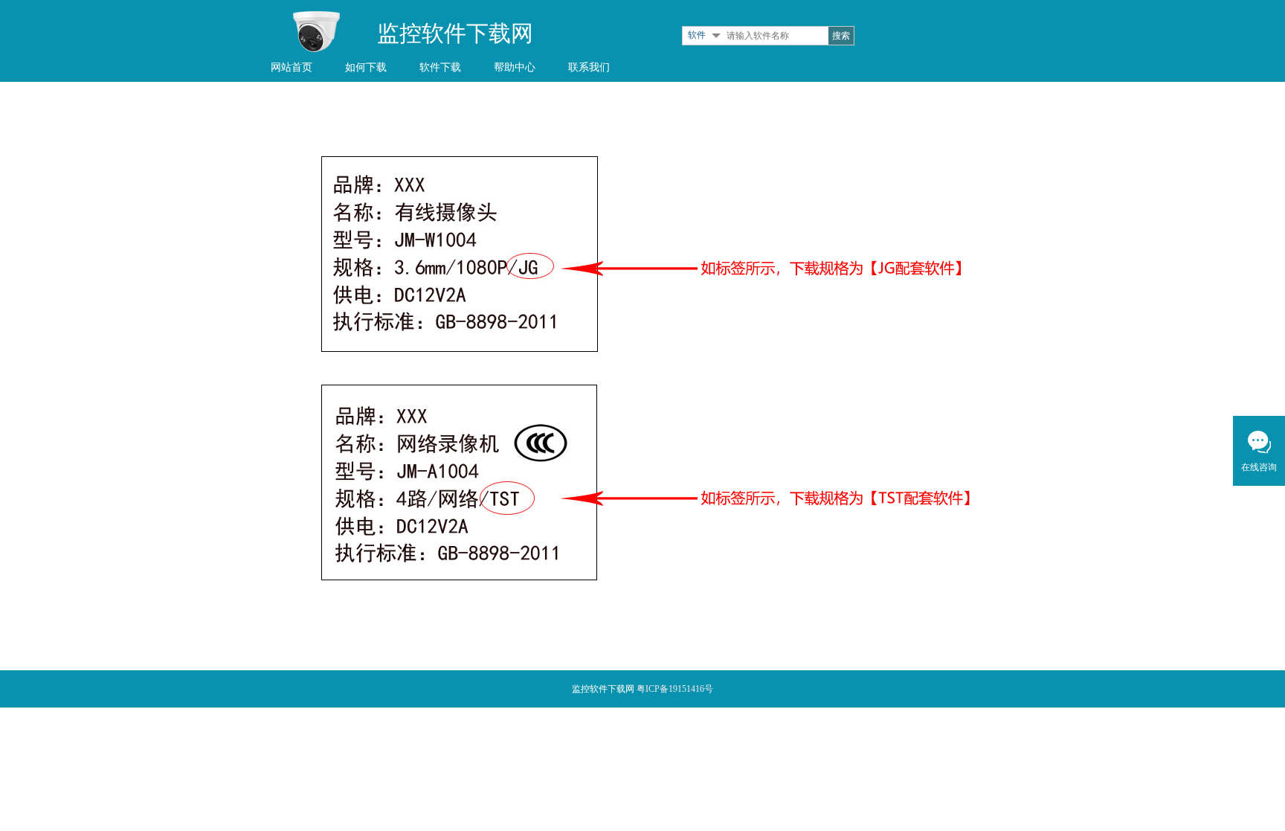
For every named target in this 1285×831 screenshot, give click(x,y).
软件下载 (440, 67)
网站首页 (291, 67)
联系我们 (589, 67)
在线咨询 (1259, 467)
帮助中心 (514, 67)
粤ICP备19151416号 (675, 689)
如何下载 (366, 67)
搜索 (841, 36)
